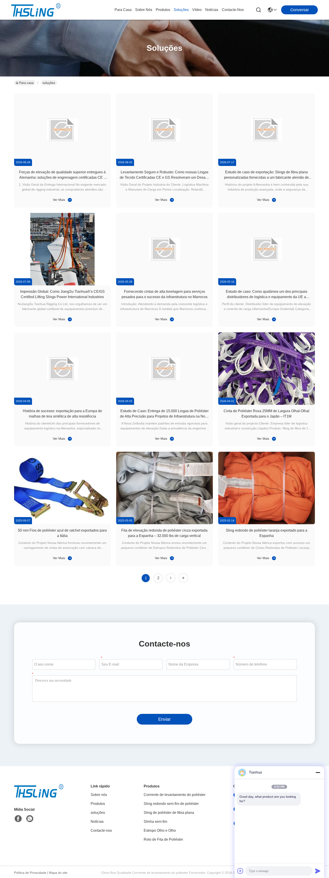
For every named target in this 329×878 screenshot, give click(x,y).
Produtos (163, 10)
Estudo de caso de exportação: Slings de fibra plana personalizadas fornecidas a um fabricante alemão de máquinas (266, 177)
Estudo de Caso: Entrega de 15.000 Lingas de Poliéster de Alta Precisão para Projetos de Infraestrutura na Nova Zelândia (164, 416)
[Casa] (38, 796)
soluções (181, 10)
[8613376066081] (30, 818)
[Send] (317, 871)
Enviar (164, 719)
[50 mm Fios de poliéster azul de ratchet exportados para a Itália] (62, 523)
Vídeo (197, 10)
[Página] (171, 578)
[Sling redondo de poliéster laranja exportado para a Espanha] (266, 523)
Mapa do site (58, 872)
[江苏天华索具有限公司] (35, 10)
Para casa (123, 10)
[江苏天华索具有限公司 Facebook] (18, 818)
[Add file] (240, 871)
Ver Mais (59, 199)
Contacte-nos (233, 10)
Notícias (211, 10)
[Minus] (317, 772)
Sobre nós (143, 10)
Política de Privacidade (30, 872)
